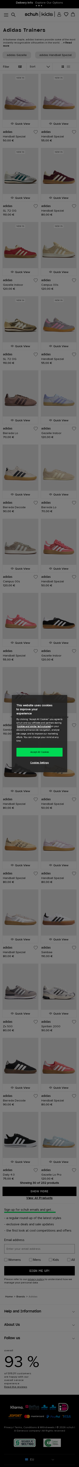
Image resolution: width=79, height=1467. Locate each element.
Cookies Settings (39, 762)
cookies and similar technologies (33, 726)
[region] (39, 733)
